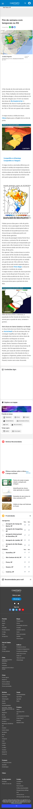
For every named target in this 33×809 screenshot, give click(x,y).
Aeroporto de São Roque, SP (14, 545)
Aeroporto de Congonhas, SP (14, 530)
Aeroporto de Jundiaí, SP (14, 540)
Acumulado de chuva (21, 625)
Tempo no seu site (6, 783)
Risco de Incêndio (18, 424)
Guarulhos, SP (10, 552)
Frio (3, 736)
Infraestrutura (5, 719)
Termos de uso (20, 794)
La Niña (4, 747)
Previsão (4, 619)
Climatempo (16, 599)
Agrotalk (4, 764)
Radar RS (4, 752)
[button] (25, 3)
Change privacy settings (22, 790)
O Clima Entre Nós (6, 762)
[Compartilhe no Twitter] (14, 27)
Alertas (4, 703)
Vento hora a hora (21, 653)
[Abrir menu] (3, 3)
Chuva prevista (6, 684)
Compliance (19, 781)
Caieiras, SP (10, 572)
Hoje (3, 625)
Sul (3, 725)
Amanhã (4, 627)
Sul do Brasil (8, 331)
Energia (4, 717)
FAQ (17, 792)
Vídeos (4, 773)
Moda (3, 714)
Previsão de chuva (21, 647)
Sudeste (4, 728)
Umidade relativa (20, 629)
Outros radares (6, 681)
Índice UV (18, 655)
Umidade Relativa (9, 420)
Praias (3, 634)
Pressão (27, 417)
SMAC (18, 709)
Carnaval (4, 754)
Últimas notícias (6, 694)
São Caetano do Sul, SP (13, 557)
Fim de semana (6, 629)
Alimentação (5, 699)
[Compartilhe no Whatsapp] (9, 27)
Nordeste (4, 732)
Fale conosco (19, 785)
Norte (3, 734)
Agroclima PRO (20, 711)
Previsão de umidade (21, 651)
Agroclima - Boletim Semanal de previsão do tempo (8, 709)
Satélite (7, 431)
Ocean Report (20, 718)
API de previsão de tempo (23, 796)
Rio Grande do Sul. (16, 101)
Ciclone (4, 743)
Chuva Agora (17, 431)
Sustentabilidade (6, 705)
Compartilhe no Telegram (12, 160)
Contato (18, 779)
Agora (3, 623)
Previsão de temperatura (22, 649)
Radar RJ (4, 679)
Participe (4, 781)
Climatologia (19, 660)
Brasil (3, 621)
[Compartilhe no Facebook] (12, 27)
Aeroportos (5, 636)
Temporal (4, 738)
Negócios (4, 712)
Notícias (4, 692)
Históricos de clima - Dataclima (7, 660)
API (17, 714)
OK (16, 806)
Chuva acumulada (6, 686)
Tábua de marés (20, 658)
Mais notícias (28, 472)
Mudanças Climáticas (7, 723)
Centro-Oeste (5, 730)
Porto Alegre (18, 267)
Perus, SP (9, 562)
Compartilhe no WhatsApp (12, 158)
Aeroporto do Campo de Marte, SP (14, 525)
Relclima (4, 663)
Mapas (18, 619)
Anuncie (18, 783)
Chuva (18, 417)
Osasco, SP (9, 567)
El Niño (4, 745)
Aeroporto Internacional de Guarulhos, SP (14, 535)
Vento (6, 424)
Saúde (3, 701)
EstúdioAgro (5, 767)
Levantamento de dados (22, 716)
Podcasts (4, 665)
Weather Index (20, 722)
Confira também (6, 779)
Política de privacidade (16, 803)
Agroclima (4, 696)
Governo (4, 721)
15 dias (4, 632)
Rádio (18, 701)
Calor (3, 741)
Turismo (4, 749)
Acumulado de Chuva (24, 420)
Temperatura (8, 417)
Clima (4, 118)
